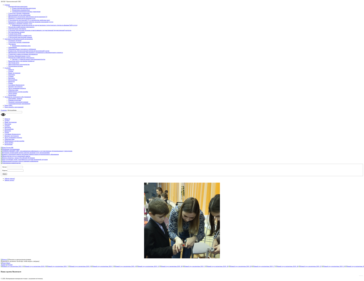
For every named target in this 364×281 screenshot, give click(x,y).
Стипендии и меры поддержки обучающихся (23, 54)
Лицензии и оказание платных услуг (20, 23)
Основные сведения (14, 40)
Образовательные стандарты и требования (22, 49)
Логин (4, 167)
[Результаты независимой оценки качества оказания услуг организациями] (25, 152)
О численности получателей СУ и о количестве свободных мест (29, 20)
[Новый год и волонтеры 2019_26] (286, 266)
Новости (11, 69)
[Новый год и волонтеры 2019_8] (34, 266)
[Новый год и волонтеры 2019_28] (240, 266)
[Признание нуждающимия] (10, 149)
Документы (12, 44)
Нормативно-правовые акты (21, 45)
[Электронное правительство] (11, 163)
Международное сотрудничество (19, 64)
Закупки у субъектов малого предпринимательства (28, 59)
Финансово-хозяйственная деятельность (21, 27)
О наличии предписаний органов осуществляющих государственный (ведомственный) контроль (39, 30)
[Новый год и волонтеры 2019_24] (333, 266)
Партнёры (11, 74)
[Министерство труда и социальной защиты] (15, 156)
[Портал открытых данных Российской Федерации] (18, 158)
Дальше (3, 264)
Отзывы (11, 76)
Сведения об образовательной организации (19, 39)
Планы (10, 83)
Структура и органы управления (18, 13)
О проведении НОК (14, 34)
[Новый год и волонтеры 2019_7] (57, 266)
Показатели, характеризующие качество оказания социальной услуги (30, 22)
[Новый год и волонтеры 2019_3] (194, 266)
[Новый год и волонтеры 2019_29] (216, 266)
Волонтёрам (12, 95)
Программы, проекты (15, 98)
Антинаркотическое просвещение (19, 103)
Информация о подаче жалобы (18, 91)
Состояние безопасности (16, 85)
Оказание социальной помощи (18, 102)
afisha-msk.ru (361, 275)
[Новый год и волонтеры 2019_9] (12, 266)
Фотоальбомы (12, 80)
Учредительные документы (17, 28)
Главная (7, 5)
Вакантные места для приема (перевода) (21, 61)
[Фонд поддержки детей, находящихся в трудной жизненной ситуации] (24, 159)
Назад (8, 263)
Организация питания (15, 66)
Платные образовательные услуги (19, 56)
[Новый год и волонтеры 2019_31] (147, 266)
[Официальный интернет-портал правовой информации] (19, 161)
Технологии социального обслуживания (18, 97)
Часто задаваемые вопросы (17, 88)
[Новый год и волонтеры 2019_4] (125, 266)
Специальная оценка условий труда (19, 35)
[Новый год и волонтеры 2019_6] (79, 266)
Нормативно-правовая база (21, 10)
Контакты (11, 78)
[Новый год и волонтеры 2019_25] (310, 266)
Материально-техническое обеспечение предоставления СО (27, 17)
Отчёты (10, 71)
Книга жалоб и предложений (14, 107)
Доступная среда (13, 63)
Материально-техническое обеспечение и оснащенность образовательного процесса (35, 52)
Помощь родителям (14, 100)
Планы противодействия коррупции (24, 8)
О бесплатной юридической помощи (20, 37)
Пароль (4, 170)
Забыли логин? (9, 180)
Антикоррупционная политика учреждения (26, 11)
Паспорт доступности (15, 86)
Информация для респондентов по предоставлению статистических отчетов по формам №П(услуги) (44, 25)
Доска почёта (12, 93)
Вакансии (11, 81)
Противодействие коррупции (17, 6)
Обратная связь (13, 90)
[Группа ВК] (7, 147)
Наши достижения (14, 73)
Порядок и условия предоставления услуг (21, 18)
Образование (12, 47)
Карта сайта (8, 105)
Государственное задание (16, 32)
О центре (8, 68)
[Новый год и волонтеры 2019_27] (263, 266)
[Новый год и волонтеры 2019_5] (102, 266)
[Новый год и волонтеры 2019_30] (170, 266)
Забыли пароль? (10, 178)
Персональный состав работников (19, 15)
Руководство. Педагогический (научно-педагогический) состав (28, 51)
